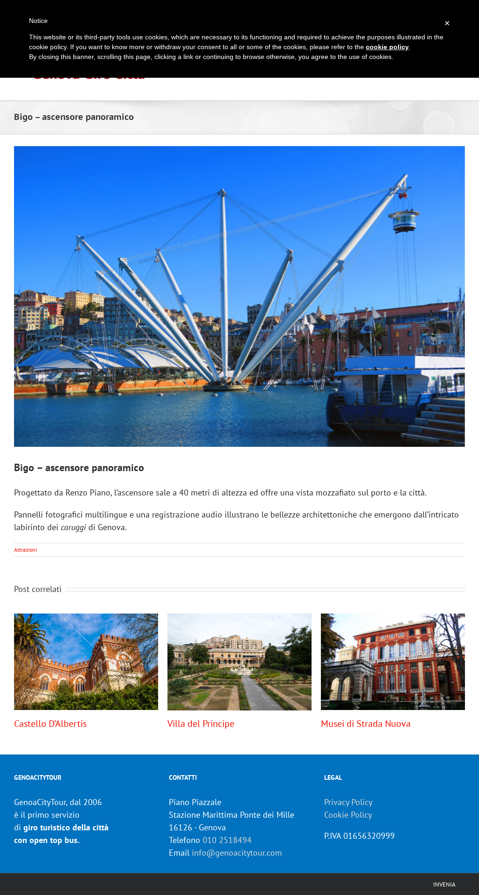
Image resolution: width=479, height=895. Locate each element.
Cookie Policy (348, 814)
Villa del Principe (200, 723)
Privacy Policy (348, 802)
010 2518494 (227, 840)
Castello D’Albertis (50, 723)
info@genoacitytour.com (237, 852)
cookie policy (387, 47)
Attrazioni (25, 549)
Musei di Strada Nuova (366, 723)
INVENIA (444, 884)
